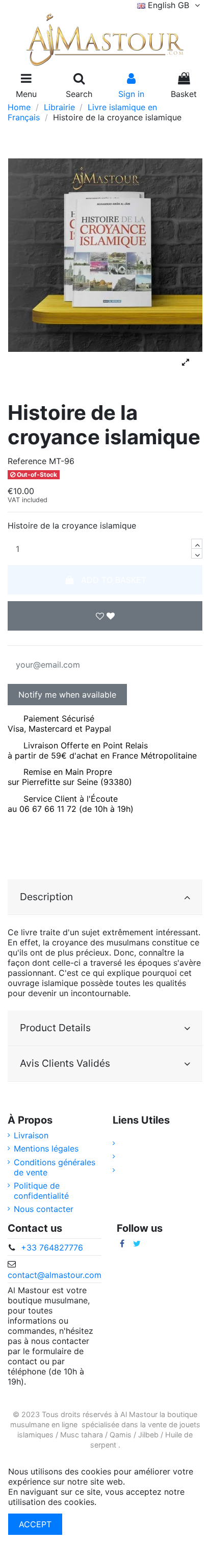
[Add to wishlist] (105, 616)
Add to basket (113, 580)
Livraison (31, 1135)
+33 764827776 (52, 1247)
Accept (35, 1524)
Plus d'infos (121, 1502)
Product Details (55, 1028)
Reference (27, 461)
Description (46, 897)
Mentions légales (46, 1148)
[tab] (105, 897)
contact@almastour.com (54, 1275)
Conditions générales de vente (54, 1167)
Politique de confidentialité (41, 1190)
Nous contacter (43, 1209)
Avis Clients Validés (65, 1063)
